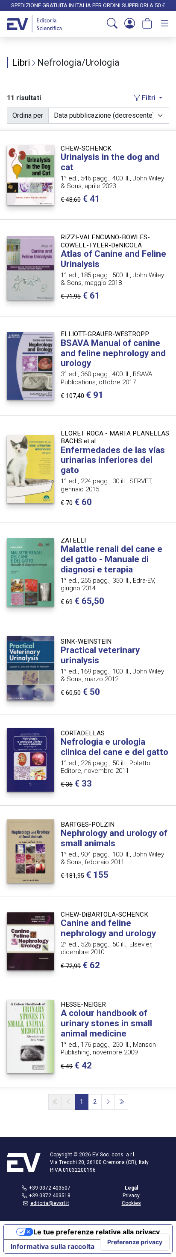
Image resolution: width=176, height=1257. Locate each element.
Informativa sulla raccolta (52, 1246)
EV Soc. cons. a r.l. (113, 1155)
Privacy (131, 1196)
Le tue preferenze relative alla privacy (96, 1232)
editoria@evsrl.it (49, 1203)
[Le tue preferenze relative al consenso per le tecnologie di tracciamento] (134, 1242)
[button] (112, 24)
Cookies (131, 1203)
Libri (21, 62)
